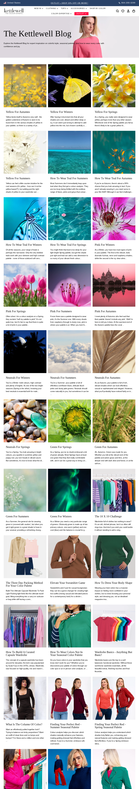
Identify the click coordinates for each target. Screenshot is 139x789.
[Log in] (128, 11)
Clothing (51, 8)
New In (37, 8)
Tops (63, 8)
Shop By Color (98, 8)
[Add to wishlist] (122, 11)
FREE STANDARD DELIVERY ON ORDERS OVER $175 (69, 3)
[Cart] (133, 11)
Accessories (78, 8)
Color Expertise (60, 14)
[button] (12, 3)
